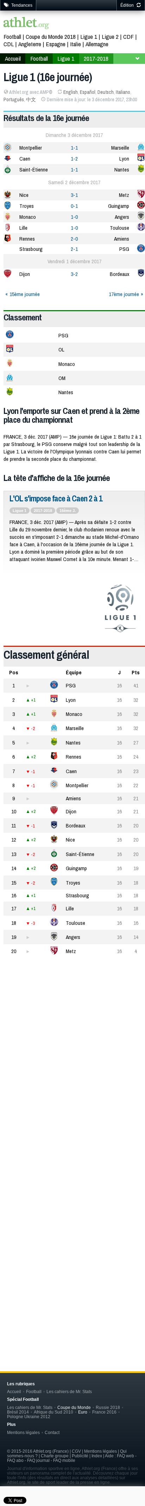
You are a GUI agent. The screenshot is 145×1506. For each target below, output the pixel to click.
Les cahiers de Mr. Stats (69, 1391)
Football (12, 36)
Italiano (123, 92)
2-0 (74, 238)
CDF (128, 36)
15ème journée (25, 294)
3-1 (74, 195)
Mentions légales (23, 1432)
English (70, 92)
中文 (31, 99)
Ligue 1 (88, 36)
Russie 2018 (108, 1407)
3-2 (74, 274)
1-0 (74, 217)
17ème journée (124, 294)
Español (87, 92)
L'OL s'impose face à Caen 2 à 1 (56, 498)
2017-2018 (43, 510)
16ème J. (67, 510)
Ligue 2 (110, 36)
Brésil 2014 (18, 1412)
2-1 (74, 249)
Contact (52, 1432)
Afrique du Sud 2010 (53, 1412)
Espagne (55, 44)
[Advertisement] (72, 1056)
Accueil (14, 1391)
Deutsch (105, 92)
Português (14, 99)
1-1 (74, 147)
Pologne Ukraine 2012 (28, 1416)
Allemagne (97, 44)
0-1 (74, 206)
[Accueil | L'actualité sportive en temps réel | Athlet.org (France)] (26, 24)
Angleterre (29, 44)
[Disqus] (74, 1238)
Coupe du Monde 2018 (51, 36)
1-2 (74, 158)
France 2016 (104, 1412)
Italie (75, 44)
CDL (9, 44)
